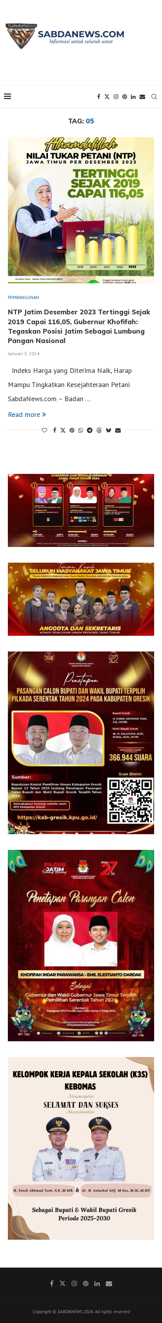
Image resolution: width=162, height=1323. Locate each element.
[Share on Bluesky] (108, 430)
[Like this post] (44, 430)
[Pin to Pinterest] (72, 430)
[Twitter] (107, 96)
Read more (24, 414)
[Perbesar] (144, 484)
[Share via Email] (118, 430)
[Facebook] (98, 96)
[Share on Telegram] (89, 430)
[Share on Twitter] (63, 430)
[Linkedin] (133, 96)
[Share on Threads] (99, 430)
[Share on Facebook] (54, 430)
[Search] (154, 96)
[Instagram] (116, 96)
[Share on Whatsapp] (80, 430)
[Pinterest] (124, 96)
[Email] (142, 96)
